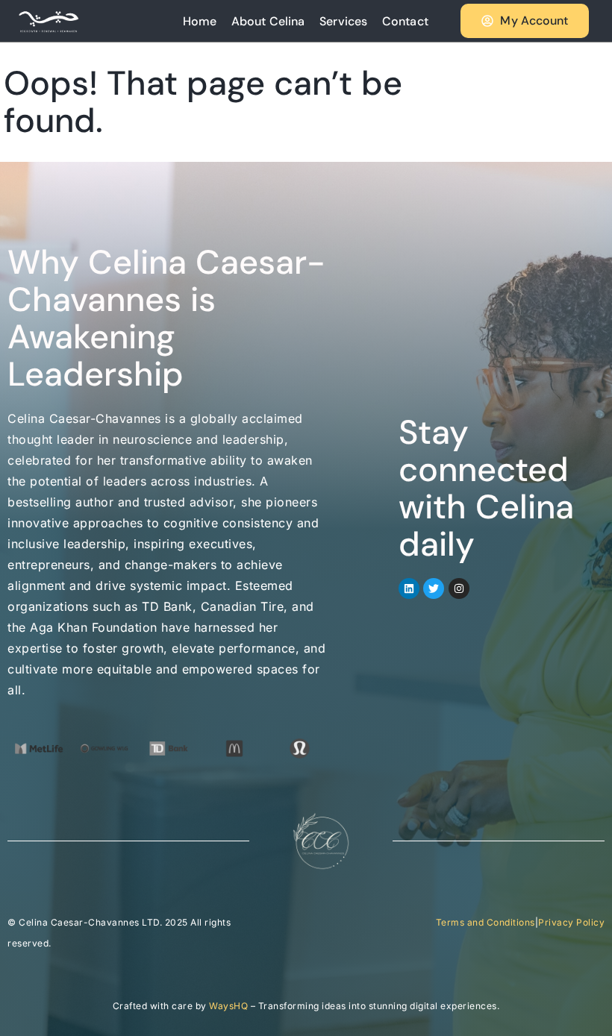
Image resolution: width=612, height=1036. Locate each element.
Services (343, 21)
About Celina (268, 21)
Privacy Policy (571, 922)
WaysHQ (228, 1005)
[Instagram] (459, 588)
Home (199, 21)
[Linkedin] (409, 588)
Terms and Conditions (485, 922)
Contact (405, 21)
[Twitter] (433, 588)
